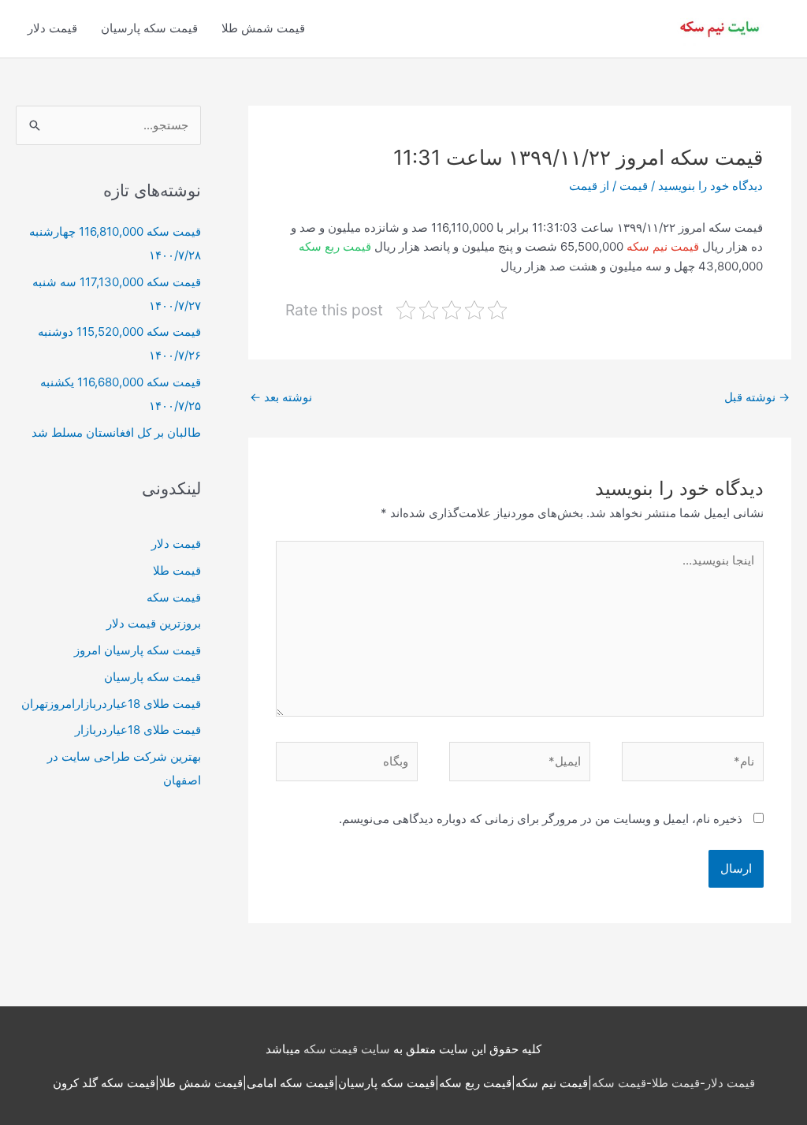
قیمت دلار (52, 27)
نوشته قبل (757, 396)
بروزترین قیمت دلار (153, 623)
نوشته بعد (281, 396)
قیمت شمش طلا (263, 27)
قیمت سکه (174, 597)
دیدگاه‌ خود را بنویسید (710, 185)
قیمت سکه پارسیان (149, 27)
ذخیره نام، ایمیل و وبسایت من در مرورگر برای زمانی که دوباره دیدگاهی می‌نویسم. (540, 818)
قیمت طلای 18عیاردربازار (138, 729)
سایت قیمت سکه (346, 1048)
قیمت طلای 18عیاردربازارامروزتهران (111, 703)
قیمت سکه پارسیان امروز (137, 650)
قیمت (633, 185)
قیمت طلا (177, 570)
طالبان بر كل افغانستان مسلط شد (116, 432)
